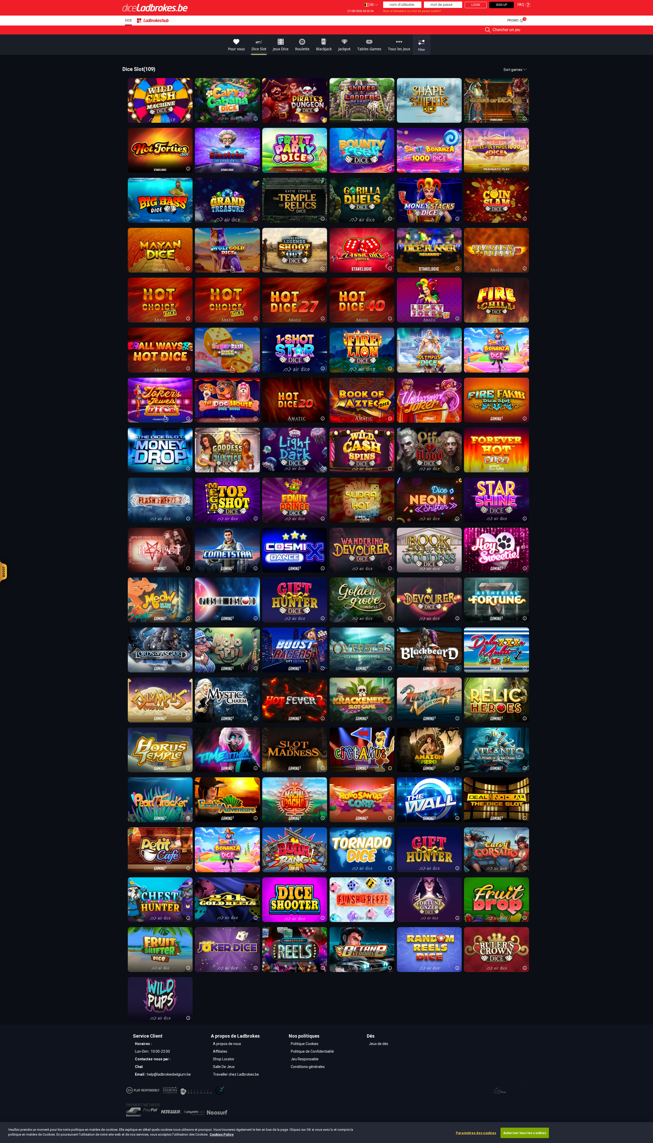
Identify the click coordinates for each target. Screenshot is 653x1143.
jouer (159, 100)
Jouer (361, 200)
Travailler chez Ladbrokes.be (236, 1074)
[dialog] (326, 1132)
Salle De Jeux (224, 1067)
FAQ (521, 5)
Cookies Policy (222, 1134)
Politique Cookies (304, 1044)
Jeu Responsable (305, 1059)
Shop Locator (223, 1059)
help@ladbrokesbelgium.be (169, 1074)
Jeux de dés (378, 1044)
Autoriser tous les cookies (524, 1133)
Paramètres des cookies (476, 1133)
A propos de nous (227, 1044)
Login (475, 5)
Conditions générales (308, 1067)
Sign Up (501, 5)
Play (495, 200)
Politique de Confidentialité (312, 1051)
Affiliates (220, 1051)
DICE (128, 20)
